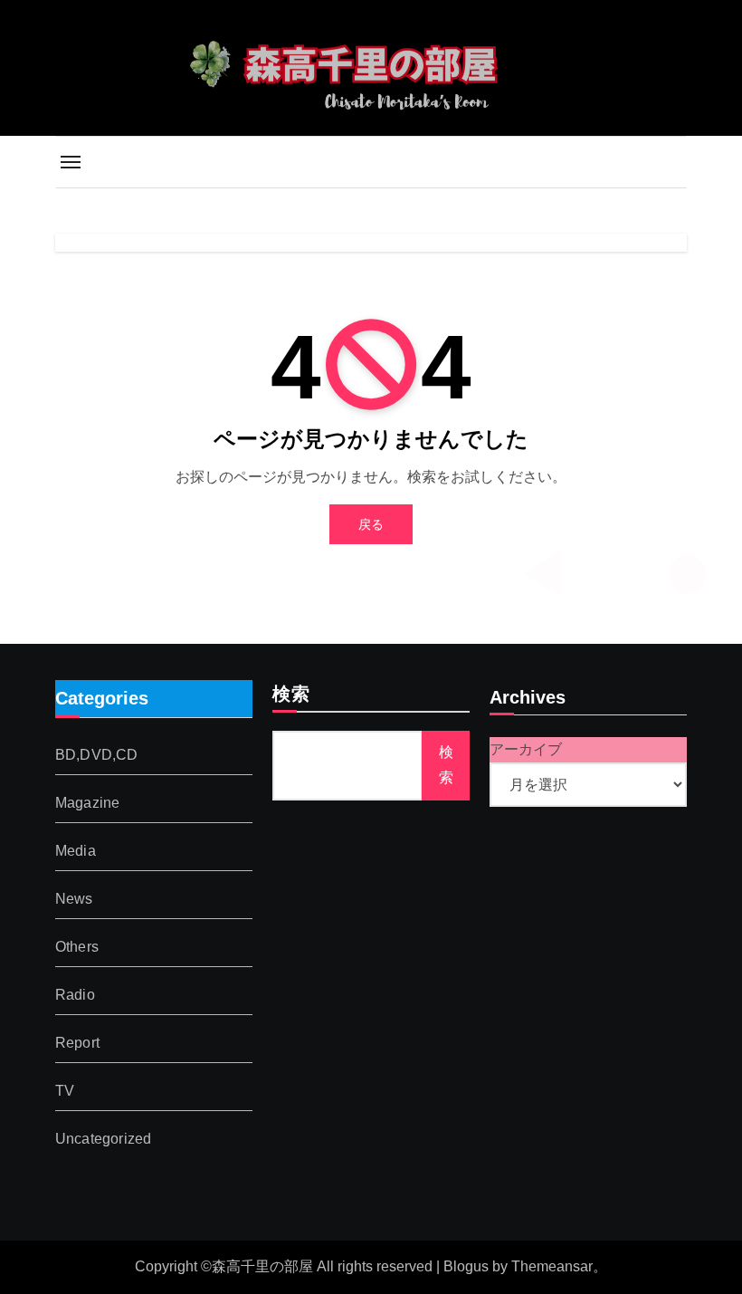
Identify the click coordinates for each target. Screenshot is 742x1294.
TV (64, 1090)
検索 (291, 695)
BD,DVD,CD (96, 754)
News (74, 898)
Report (77, 1042)
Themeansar (552, 1266)
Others (77, 946)
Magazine (87, 802)
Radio (75, 994)
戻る (371, 524)
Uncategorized (103, 1137)
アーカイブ (526, 749)
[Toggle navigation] (70, 162)
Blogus (466, 1266)
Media (75, 850)
